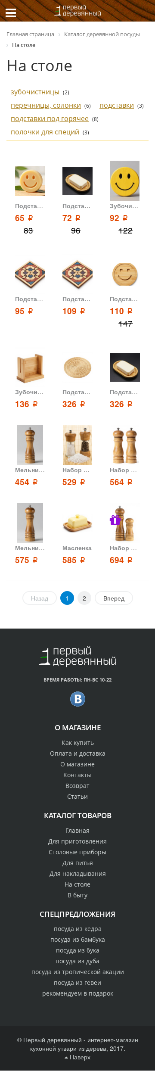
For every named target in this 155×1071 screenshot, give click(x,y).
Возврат (77, 785)
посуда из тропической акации (77, 972)
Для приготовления (77, 841)
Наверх (79, 1056)
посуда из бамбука (77, 939)
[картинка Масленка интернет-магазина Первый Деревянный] (77, 523)
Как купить (78, 742)
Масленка (77, 547)
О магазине (77, 764)
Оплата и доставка (77, 753)
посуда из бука (77, 950)
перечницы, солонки (46, 105)
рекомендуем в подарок (77, 993)
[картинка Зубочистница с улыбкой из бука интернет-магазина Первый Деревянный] (125, 181)
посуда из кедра (78, 929)
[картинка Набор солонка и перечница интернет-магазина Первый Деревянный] (125, 445)
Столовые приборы (77, 852)
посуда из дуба (77, 961)
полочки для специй (45, 132)
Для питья (77, 863)
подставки (116, 105)
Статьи (77, 796)
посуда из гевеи (77, 982)
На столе (77, 884)
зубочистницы (35, 92)
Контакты (77, 775)
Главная (77, 830)
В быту (77, 895)
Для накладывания (78, 873)
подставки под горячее (50, 118)
